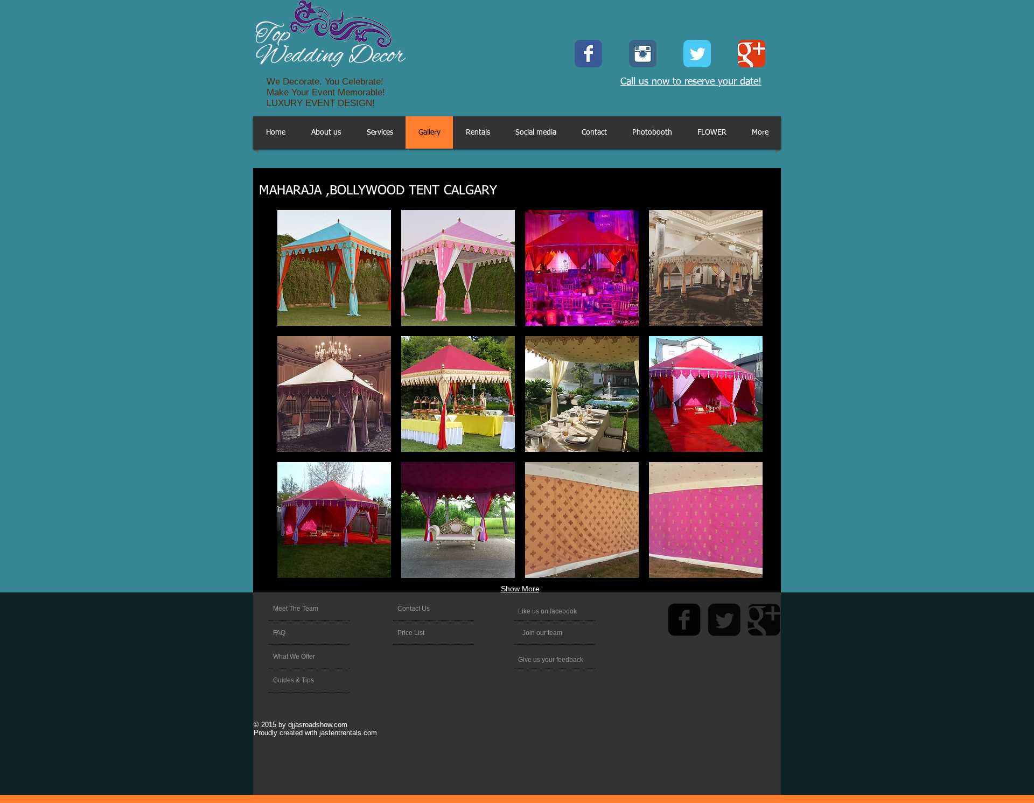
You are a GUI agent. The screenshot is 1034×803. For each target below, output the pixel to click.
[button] (334, 268)
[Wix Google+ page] (751, 53)
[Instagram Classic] (642, 53)
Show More (520, 588)
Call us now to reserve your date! (690, 82)
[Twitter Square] (724, 619)
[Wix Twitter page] (697, 53)
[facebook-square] (684, 619)
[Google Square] (763, 619)
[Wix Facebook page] (588, 53)
